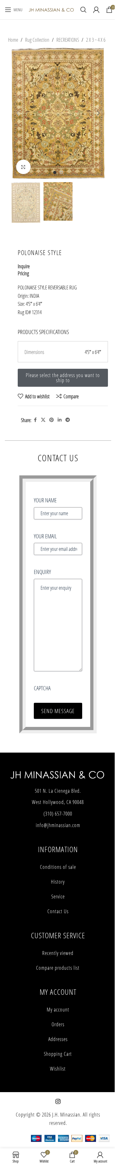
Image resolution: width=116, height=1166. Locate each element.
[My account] (96, 9)
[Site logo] (51, 9)
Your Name (45, 500)
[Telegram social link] (67, 420)
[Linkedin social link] (59, 420)
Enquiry (42, 572)
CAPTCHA (42, 688)
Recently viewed (57, 953)
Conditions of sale (58, 866)
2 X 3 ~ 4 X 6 (95, 39)
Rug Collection (37, 39)
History (58, 881)
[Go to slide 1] (54, 172)
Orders (58, 1024)
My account (58, 1009)
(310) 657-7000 (58, 813)
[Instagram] (58, 1101)
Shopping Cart (58, 1053)
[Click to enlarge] (23, 167)
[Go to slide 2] (61, 172)
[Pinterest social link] (51, 420)
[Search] (83, 9)
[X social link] (43, 420)
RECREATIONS (67, 39)
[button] (17, 113)
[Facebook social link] (35, 420)
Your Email (45, 536)
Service (58, 896)
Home (13, 39)
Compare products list (58, 967)
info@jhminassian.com (58, 825)
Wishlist (58, 1068)
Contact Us (58, 911)
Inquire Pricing (24, 270)
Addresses (58, 1039)
